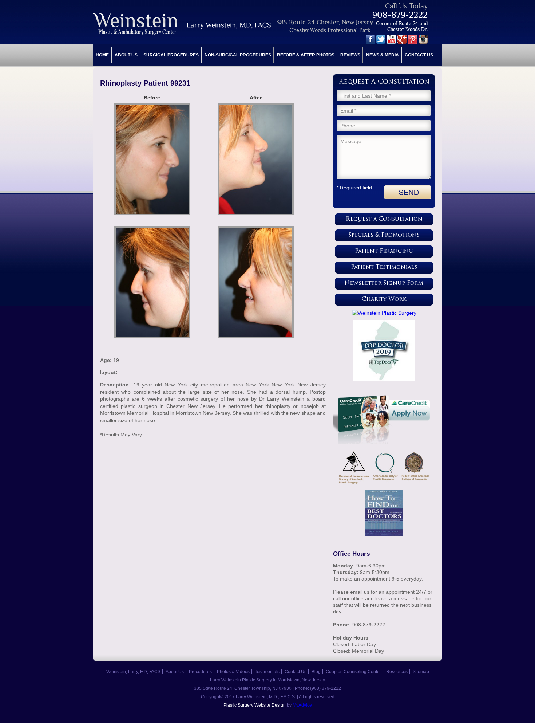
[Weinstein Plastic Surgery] (384, 313)
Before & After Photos (305, 55)
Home (102, 55)
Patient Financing (384, 251)
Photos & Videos (233, 671)
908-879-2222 (400, 15)
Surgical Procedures (171, 55)
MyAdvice (302, 705)
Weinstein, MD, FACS (182, 24)
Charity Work (384, 299)
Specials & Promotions (384, 235)
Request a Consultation (384, 219)
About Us (126, 55)
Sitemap (421, 671)
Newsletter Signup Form (384, 283)
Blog (316, 671)
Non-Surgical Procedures (238, 55)
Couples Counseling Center (353, 671)
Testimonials (267, 671)
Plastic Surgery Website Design (254, 705)
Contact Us (419, 55)
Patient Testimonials (384, 267)
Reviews (350, 55)
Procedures (200, 671)
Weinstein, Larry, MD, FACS (133, 671)
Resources (397, 671)
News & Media (382, 55)
